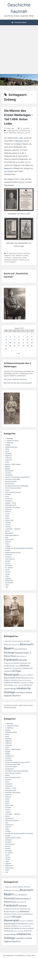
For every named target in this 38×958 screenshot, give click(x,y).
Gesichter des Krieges (12, 507)
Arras (17, 130)
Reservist (24, 678)
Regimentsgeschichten (13, 552)
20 (19, 343)
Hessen (12, 666)
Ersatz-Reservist (21, 656)
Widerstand (9, 580)
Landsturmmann (17, 668)
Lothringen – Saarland (12, 529)
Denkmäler (9, 475)
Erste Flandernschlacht (13, 492)
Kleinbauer (7, 260)
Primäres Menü (20, 22)
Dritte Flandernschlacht (13, 488)
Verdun (7, 574)
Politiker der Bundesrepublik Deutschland (19, 548)
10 (6, 340)
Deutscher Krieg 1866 (12, 479)
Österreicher (9, 539)
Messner (15, 260)
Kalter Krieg (9, 520)
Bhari (33, 955)
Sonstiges (8, 565)
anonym (27, 641)
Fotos (7, 496)
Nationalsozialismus (12, 535)
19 (14, 343)
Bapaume (8, 168)
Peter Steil (10, 128)
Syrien (7, 570)
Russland (8, 557)
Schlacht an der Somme (24, 680)
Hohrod (17, 666)
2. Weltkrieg (9, 443)
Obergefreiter (23, 675)
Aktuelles (8, 453)
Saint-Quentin (10, 559)
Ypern (7, 585)
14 (23, 340)
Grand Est (8, 509)
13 (19, 340)
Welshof (13, 262)
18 (10, 343)
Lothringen (15, 671)
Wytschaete (9, 582)
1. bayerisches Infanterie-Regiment (14, 641)
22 (27, 343)
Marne (7, 531)
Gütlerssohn (16, 663)
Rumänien (8, 554)
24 (6, 346)
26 (14, 346)
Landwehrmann (27, 668)
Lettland (8, 522)
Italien (7, 516)
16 (32, 340)
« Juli (18, 353)
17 (6, 343)
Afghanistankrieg (11, 447)
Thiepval (16, 165)
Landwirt (7, 671)
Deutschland (9, 483)
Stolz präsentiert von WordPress (14, 955)
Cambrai (8, 473)
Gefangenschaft (10, 505)
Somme (27, 133)
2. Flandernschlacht (12, 440)
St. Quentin (9, 567)
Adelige (7, 445)
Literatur (8, 527)
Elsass (7, 490)
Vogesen (8, 578)
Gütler (24, 258)
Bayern (9, 648)
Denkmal (9, 652)
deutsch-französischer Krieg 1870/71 (17, 477)
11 (10, 340)
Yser (6, 587)
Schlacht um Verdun (11, 683)
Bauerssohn (27, 644)
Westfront (16, 696)
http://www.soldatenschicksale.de (15, 379)
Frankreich (20, 133)
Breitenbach (23, 649)
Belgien (7, 466)
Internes (8, 511)
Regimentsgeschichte (12, 678)
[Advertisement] (19, 50)
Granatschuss (17, 258)
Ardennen (8, 458)
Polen (7, 544)
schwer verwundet (18, 685)
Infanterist (24, 665)
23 (32, 343)
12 (14, 340)
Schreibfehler (23, 682)
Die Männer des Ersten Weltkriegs (16, 486)
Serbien (7, 561)
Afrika (7, 449)
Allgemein (8, 455)
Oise (6, 537)
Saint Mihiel (13, 680)
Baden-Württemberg (13, 644)
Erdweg (17, 144)
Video (7, 576)
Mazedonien (9, 533)
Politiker (8, 546)
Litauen (7, 524)
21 (23, 343)
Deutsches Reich (11, 481)
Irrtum (7, 514)
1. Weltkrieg (10, 130)
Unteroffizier (20, 693)
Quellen (7, 550)
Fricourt (21, 182)
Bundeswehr (9, 471)
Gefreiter (23, 660)
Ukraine (7, 572)
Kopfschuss (8, 668)
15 (27, 340)
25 (10, 346)
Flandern (8, 494)
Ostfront (8, 542)
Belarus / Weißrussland (13, 464)
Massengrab (11, 674)
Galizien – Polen (10, 503)
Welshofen (19, 141)
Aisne (7, 451)
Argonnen (8, 460)
